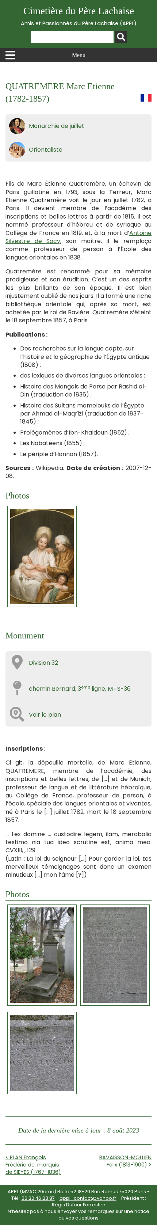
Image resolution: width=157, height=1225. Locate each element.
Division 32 (43, 663)
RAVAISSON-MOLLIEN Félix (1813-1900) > (125, 1161)
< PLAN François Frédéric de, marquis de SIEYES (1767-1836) (33, 1165)
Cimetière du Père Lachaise (79, 16)
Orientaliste (45, 149)
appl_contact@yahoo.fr (88, 1198)
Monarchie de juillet (56, 126)
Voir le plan (45, 714)
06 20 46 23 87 (38, 1198)
